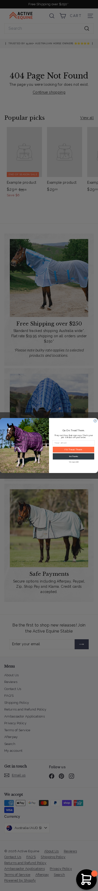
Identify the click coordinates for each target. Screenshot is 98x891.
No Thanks (73, 457)
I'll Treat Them (73, 449)
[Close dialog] (95, 420)
